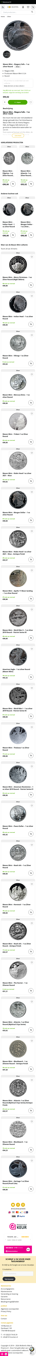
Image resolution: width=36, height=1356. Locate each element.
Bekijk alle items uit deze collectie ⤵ (14, 86)
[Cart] (33, 7)
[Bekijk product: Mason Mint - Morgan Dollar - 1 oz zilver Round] (27, 209)
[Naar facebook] (18, 1205)
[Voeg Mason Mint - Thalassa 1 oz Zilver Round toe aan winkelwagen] (30, 755)
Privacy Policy (6, 1311)
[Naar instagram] (23, 1205)
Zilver (9, 16)
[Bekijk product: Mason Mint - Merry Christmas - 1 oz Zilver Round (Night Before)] (18, 264)
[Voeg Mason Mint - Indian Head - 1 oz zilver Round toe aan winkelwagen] (13, 235)
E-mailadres (8, 1269)
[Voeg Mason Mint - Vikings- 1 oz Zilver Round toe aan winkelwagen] (30, 363)
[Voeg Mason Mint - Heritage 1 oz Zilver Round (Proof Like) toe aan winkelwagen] (30, 1188)
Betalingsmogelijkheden (10, 1302)
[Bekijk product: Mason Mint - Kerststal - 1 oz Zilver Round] (18, 891)
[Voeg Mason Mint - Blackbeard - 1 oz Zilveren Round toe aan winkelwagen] (30, 1149)
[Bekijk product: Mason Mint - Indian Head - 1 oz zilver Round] (9, 209)
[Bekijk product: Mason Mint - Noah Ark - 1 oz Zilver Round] (18, 852)
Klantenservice (6, 1291)
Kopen (19, 102)
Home (3, 16)
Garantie (4, 1296)
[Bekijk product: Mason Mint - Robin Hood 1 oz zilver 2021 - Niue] (18, 460)
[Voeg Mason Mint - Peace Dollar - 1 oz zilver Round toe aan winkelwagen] (30, 833)
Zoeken (32, 12)
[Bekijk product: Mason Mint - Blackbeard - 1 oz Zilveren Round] (18, 1129)
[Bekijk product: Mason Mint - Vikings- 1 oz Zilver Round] (18, 343)
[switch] (32, 1353)
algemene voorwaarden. (14, 1353)
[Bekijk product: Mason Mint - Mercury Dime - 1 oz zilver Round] (18, 382)
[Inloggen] (23, 7)
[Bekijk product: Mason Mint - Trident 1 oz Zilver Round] (18, 421)
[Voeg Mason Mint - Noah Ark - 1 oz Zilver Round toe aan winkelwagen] (30, 873)
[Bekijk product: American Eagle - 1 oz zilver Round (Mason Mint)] (18, 656)
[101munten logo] (13, 7)
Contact (4, 1319)
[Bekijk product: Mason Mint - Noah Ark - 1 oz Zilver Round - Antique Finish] (18, 931)
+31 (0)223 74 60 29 (10, 1335)
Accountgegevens (7, 1289)
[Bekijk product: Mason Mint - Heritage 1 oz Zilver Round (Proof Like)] (18, 1168)
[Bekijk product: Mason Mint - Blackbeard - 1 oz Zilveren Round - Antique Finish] (18, 1048)
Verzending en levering (9, 1294)
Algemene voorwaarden (10, 1309)
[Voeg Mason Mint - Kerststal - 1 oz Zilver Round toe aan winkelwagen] (30, 912)
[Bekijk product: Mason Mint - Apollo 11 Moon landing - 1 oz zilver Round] (18, 578)
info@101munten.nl (10, 1337)
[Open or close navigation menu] (3, 7)
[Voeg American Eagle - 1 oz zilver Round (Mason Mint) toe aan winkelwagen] (30, 677)
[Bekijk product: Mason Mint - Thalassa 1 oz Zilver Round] (18, 735)
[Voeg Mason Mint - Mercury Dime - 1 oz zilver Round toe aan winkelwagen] (30, 402)
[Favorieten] (28, 7)
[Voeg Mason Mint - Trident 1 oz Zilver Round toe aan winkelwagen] (30, 441)
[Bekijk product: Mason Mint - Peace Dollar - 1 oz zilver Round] (18, 813)
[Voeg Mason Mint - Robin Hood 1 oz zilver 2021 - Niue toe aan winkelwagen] (30, 481)
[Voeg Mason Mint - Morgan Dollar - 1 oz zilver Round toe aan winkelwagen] (31, 235)
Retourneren (6, 1299)
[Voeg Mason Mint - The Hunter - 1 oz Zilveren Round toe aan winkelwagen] (30, 990)
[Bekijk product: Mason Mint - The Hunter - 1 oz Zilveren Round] (18, 970)
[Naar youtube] (13, 1205)
